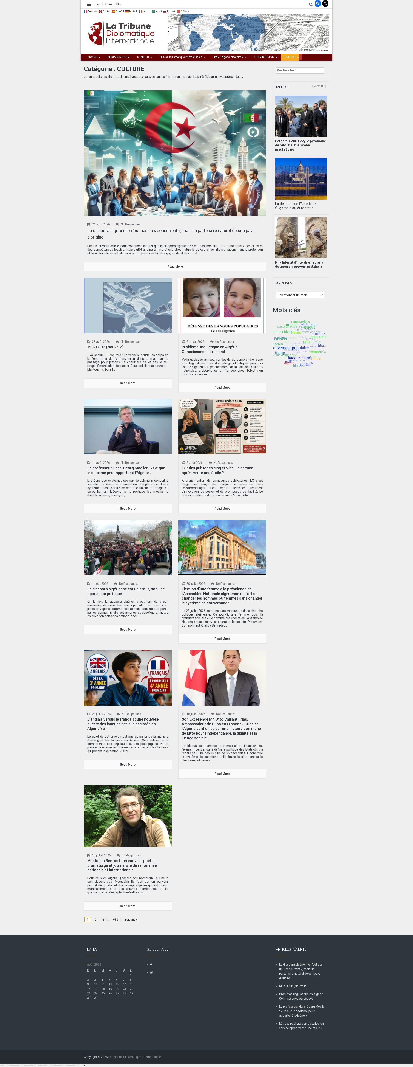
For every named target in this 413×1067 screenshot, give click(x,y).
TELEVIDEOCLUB (264, 57)
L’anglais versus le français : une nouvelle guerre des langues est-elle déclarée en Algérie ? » (123, 724)
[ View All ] (319, 86)
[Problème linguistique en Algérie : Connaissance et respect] (222, 305)
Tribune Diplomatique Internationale (181, 57)
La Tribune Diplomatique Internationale (134, 1057)
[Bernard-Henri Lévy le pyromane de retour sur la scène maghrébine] (301, 116)
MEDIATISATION (117, 57)
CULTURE (290, 57)
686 (115, 919)
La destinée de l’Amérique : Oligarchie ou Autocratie (296, 206)
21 (124, 989)
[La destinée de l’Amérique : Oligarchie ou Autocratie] (301, 178)
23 (89, 993)
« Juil (90, 1007)
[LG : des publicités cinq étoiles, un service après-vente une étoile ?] (222, 426)
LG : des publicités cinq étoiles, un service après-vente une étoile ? (217, 470)
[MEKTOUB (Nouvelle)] (128, 305)
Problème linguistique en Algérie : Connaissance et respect (210, 349)
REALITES (143, 57)
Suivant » (131, 919)
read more (175, 266)
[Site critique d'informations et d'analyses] (248, 32)
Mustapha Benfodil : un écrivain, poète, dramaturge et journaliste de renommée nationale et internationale (122, 865)
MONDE (92, 57)
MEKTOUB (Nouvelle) (105, 347)
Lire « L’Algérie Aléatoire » (228, 57)
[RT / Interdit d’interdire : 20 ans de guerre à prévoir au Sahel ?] (301, 237)
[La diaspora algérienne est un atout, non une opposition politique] (128, 547)
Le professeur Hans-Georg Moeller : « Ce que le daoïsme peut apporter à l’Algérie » (126, 470)
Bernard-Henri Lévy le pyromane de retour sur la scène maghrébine (300, 145)
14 (124, 984)
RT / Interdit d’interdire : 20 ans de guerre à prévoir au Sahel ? (299, 264)
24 (96, 993)
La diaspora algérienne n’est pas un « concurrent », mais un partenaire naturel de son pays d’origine (301, 971)
